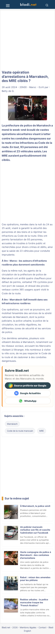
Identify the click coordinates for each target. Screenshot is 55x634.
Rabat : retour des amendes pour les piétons (35, 579)
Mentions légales (28, 627)
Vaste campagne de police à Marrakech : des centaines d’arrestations (35, 555)
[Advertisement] (27, 40)
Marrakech (12, 424)
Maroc (32, 87)
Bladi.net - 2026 (10, 627)
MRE (41, 431)
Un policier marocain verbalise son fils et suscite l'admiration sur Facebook (35, 530)
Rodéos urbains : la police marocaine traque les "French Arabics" (34, 602)
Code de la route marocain (20, 431)
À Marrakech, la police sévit (35, 506)
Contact (42, 627)
